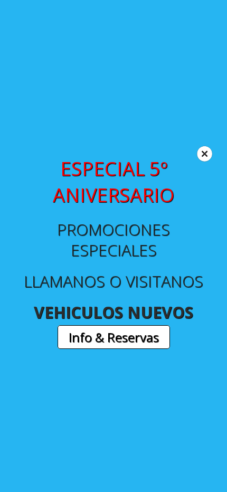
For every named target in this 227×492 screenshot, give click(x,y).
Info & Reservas (114, 337)
